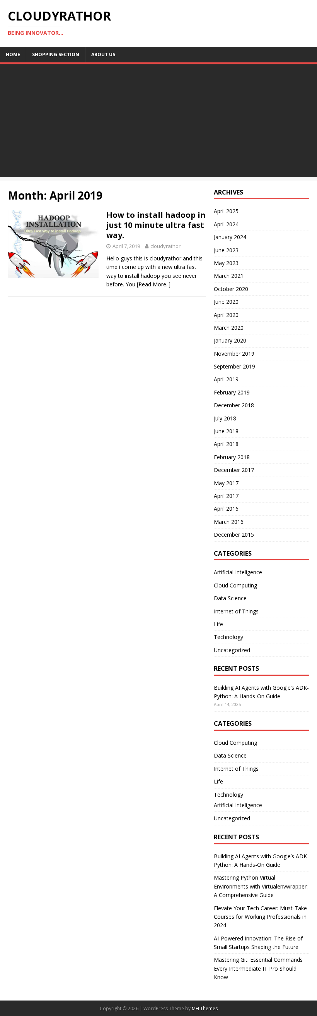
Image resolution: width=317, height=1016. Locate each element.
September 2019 (234, 366)
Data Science (230, 598)
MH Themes (205, 1008)
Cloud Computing (235, 585)
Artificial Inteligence (238, 572)
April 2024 (226, 224)
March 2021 (229, 275)
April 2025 (226, 211)
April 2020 (226, 315)
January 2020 (230, 340)
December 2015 (234, 534)
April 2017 (226, 495)
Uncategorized (232, 650)
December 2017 (234, 470)
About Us (103, 54)
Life (218, 624)
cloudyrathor (165, 246)
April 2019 (226, 379)
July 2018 (225, 418)
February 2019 (232, 392)
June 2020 (226, 301)
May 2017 (226, 483)
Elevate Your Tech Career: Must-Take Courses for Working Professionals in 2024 (260, 916)
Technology (228, 637)
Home (13, 54)
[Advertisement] (158, 122)
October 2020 (231, 289)
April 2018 (226, 444)
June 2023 (226, 250)
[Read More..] (153, 284)
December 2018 (234, 405)
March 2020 (229, 327)
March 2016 (229, 521)
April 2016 (226, 508)
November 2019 (234, 353)
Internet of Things (236, 611)
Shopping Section (55, 54)
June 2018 (226, 431)
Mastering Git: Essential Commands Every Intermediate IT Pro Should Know (258, 968)
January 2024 (230, 237)
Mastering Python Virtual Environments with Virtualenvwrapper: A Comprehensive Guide (261, 886)
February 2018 (232, 457)
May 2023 (226, 263)
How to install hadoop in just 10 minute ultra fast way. (156, 225)
